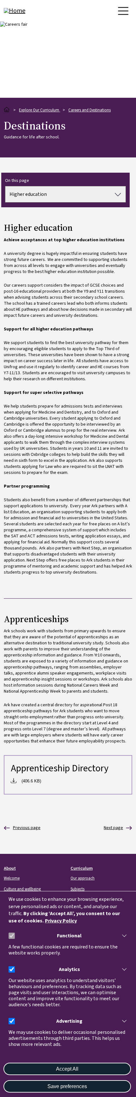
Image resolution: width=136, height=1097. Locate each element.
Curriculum (82, 868)
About (10, 868)
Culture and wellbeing (22, 889)
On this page (17, 181)
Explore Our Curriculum (39, 110)
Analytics (69, 970)
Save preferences (67, 1086)
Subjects (77, 889)
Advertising (69, 1021)
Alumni (22, 828)
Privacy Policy (61, 921)
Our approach (83, 878)
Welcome (12, 878)
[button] (123, 936)
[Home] (29, 11)
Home (7, 110)
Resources (113, 828)
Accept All (67, 1069)
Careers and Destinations (89, 110)
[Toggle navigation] (123, 11)
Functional (69, 936)
